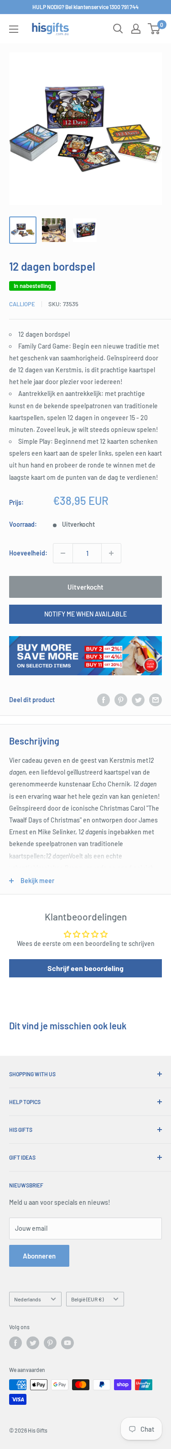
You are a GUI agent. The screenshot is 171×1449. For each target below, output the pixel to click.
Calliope (22, 304)
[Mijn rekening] (135, 29)
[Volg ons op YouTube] (67, 1342)
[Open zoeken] (118, 29)
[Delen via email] (155, 700)
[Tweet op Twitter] (138, 700)
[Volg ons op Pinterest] (50, 1342)
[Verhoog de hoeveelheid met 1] (111, 553)
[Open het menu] (13, 29)
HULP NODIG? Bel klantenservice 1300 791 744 (85, 7)
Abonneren (39, 1256)
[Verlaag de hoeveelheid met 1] (63, 553)
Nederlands (27, 1299)
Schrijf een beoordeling (85, 968)
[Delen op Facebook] (103, 700)
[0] (154, 28)
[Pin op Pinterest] (120, 700)
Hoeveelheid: (28, 553)
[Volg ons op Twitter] (32, 1342)
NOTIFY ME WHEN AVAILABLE (85, 614)
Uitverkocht (85, 587)
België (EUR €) (87, 1299)
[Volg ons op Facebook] (15, 1342)
